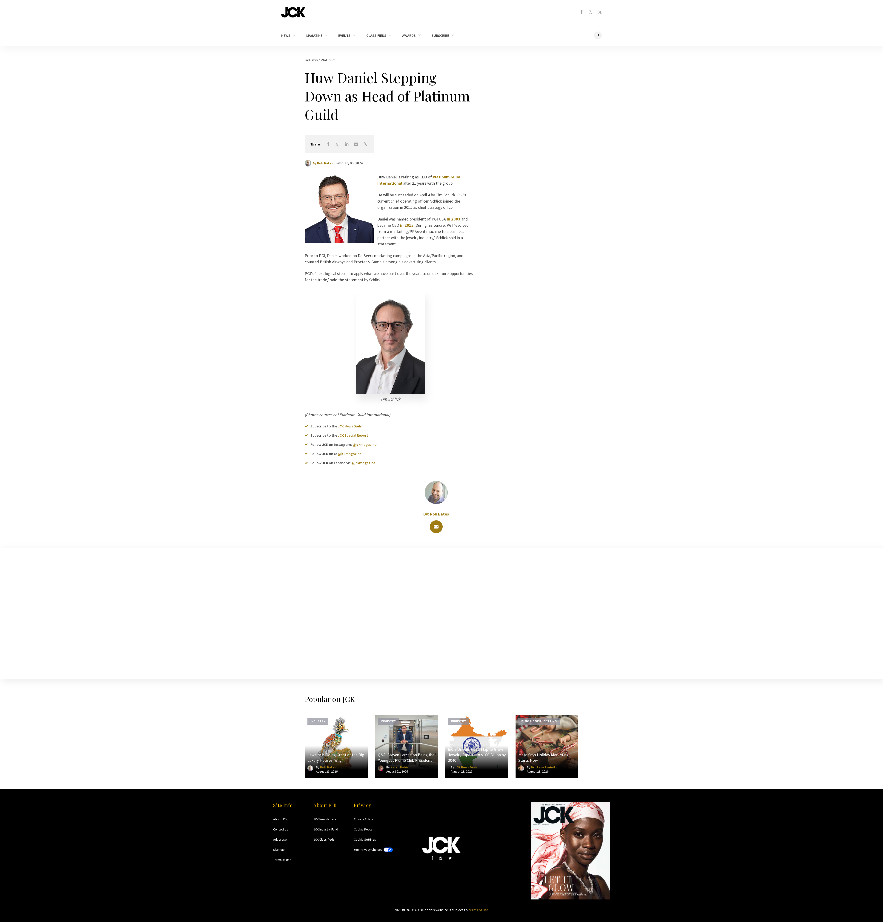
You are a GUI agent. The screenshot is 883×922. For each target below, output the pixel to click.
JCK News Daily (350, 426)
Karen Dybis (399, 767)
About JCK (280, 819)
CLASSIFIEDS (376, 35)
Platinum (328, 60)
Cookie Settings (365, 839)
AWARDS (409, 35)
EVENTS (344, 35)
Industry (311, 60)
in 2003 (453, 219)
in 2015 (407, 225)
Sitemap (279, 850)
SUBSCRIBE (440, 35)
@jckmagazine (364, 444)
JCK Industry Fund (325, 829)
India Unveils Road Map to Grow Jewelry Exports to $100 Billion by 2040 (477, 755)
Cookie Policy (363, 829)
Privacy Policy (363, 819)
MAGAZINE (314, 35)
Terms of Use (282, 860)
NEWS (285, 35)
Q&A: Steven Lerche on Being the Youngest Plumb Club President (406, 757)
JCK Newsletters (324, 819)
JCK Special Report (353, 435)
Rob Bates (325, 163)
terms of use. (478, 910)
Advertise (280, 839)
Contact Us (280, 829)
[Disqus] (441, 612)
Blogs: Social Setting (539, 721)
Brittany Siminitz (544, 767)
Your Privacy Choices (368, 850)
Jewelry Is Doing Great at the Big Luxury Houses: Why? (335, 757)
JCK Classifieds (324, 839)
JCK (293, 12)
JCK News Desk (466, 767)
